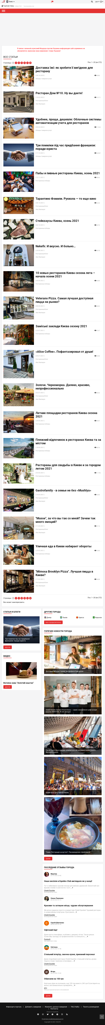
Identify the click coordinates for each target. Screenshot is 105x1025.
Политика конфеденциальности (52, 1019)
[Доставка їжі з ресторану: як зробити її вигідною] (73, 673)
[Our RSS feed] (67, 1014)
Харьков (98, 617)
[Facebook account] (38, 1014)
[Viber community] (62, 1014)
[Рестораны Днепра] (45, 617)
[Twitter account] (47, 1014)
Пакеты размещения (91, 1007)
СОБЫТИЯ (18, 6)
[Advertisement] (52, 28)
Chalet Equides (49, 890)
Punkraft (47, 939)
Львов (64, 617)
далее (48, 859)
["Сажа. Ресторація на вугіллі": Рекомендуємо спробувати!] (73, 854)
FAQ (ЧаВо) (75, 1007)
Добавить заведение (33, 1007)
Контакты (54, 1009)
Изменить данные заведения (56, 1007)
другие (7, 647)
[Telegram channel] (57, 1014)
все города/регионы (53, 622)
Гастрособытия (29, 6)
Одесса (81, 617)
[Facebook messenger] (52, 1014)
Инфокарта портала (13, 1007)
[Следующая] (27, 63)
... (71, 888)
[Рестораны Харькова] (94, 617)
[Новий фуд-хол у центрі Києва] (73, 795)
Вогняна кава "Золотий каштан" (18, 683)
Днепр (49, 617)
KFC (45, 988)
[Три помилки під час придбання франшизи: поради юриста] (21, 643)
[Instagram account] (43, 1014)
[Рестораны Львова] (61, 617)
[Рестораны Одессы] (77, 617)
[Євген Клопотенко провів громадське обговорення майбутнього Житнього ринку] (73, 754)
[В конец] (30, 63)
